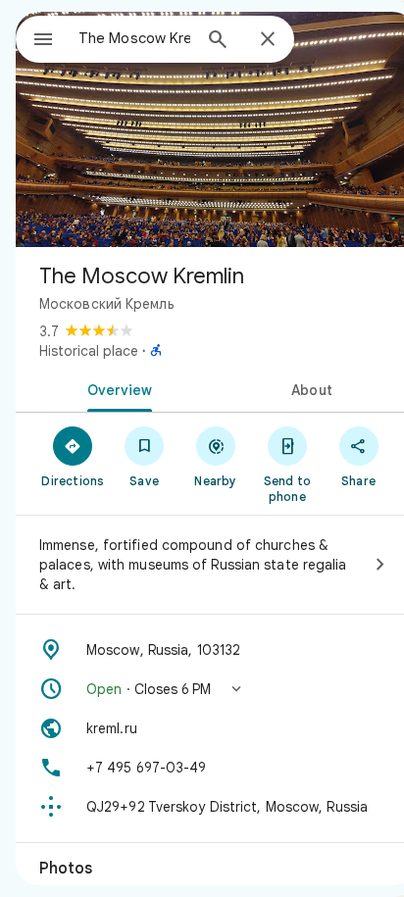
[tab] (116, 388)
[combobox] (134, 38)
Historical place (88, 351)
